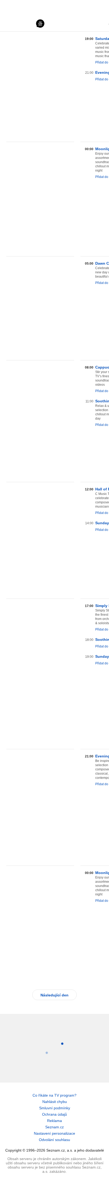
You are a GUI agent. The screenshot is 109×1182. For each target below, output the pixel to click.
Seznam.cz (54, 1127)
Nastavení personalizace (54, 1133)
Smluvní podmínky (54, 1108)
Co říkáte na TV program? (54, 1095)
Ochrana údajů (54, 1114)
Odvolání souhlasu (54, 1140)
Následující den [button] (54, 995)
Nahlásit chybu (54, 1102)
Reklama (54, 1121)
